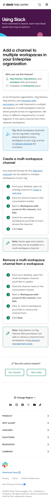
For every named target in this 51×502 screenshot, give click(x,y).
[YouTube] (34, 405)
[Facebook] (22, 405)
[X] (28, 405)
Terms (15, 478)
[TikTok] (40, 405)
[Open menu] (46, 4)
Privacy (5, 478)
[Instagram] (16, 405)
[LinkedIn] (10, 405)
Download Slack (10, 472)
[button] (14, 372)
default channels (24, 143)
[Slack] (23, 466)
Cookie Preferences (30, 478)
